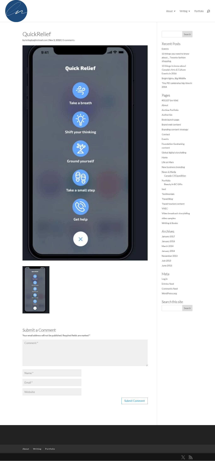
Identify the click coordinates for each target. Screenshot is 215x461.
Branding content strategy (175, 129)
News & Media (169, 172)
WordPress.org (169, 293)
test (164, 189)
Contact (166, 134)
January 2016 (168, 241)
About (169, 11)
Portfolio (199, 11)
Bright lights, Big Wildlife (174, 78)
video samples (169, 218)
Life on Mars (168, 162)
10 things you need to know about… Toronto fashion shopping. (175, 57)
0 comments (68, 40)
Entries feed (168, 283)
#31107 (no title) (170, 100)
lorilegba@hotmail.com (36, 40)
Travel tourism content (173, 203)
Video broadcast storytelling (176, 213)
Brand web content (171, 124)
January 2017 (168, 236)
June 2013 (167, 265)
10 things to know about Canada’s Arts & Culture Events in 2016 (174, 70)
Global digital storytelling (174, 152)
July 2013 (166, 260)
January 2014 (168, 251)
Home (165, 157)
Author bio (167, 114)
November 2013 (170, 256)
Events (165, 48)
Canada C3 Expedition (175, 175)
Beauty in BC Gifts (173, 184)
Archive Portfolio (170, 110)
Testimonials (168, 194)
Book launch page (170, 119)
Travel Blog (167, 199)
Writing (183, 11)
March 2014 (167, 246)
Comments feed (170, 288)
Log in (165, 279)
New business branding (173, 167)
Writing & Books (170, 223)
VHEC (165, 208)
